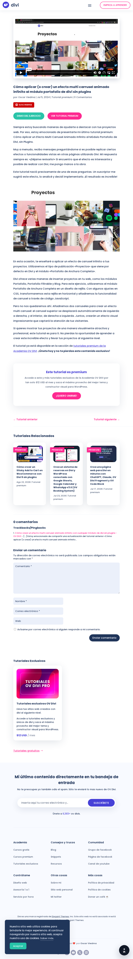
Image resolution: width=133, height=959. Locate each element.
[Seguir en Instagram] (86, 952)
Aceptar (18, 946)
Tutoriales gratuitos (26, 751)
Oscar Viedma (26, 97)
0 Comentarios (83, 97)
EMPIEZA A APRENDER (115, 5)
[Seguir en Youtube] (73, 952)
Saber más (46, 938)
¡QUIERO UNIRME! (66, 395)
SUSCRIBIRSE (25, 104)
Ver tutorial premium (64, 115)
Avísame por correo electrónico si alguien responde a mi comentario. (58, 629)
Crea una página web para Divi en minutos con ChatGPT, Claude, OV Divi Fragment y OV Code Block (103, 475)
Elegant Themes (60, 916)
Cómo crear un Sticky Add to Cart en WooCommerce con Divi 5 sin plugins (30, 472)
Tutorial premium (62, 97)
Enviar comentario (104, 638)
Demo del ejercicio (29, 115)
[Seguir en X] (79, 952)
